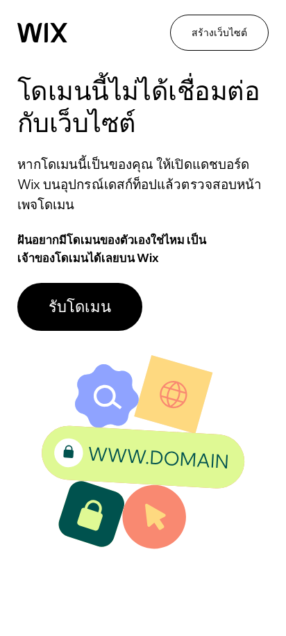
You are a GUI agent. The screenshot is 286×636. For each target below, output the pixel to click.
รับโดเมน (80, 306)
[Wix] (42, 32)
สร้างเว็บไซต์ (219, 32)
